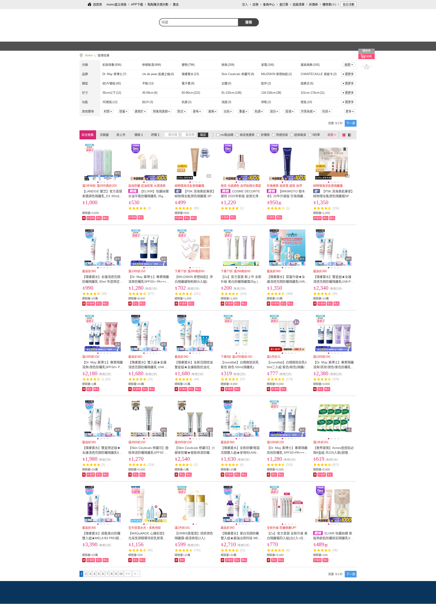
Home (89, 55)
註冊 (255, 4)
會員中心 (269, 4)
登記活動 (348, 4)
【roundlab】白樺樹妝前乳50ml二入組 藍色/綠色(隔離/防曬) (287, 367)
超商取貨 (300, 134)
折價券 (313, 4)
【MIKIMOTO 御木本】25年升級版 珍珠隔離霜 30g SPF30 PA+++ (286, 196)
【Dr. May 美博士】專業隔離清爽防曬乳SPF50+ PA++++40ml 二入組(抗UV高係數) (148, 281)
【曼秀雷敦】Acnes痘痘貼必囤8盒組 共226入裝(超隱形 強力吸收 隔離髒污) (333, 452)
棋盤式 (344, 135)
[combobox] (198, 22)
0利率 (316, 134)
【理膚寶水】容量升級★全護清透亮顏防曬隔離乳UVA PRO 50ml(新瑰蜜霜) (287, 281)
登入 (245, 4)
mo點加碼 (226, 134)
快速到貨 (282, 134)
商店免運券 (247, 134)
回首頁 (97, 4)
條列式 (350, 135)
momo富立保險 (116, 4)
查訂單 (283, 4)
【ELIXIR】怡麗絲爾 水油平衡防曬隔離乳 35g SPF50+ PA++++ (148, 196)
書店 (176, 4)
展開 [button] (347, 64)
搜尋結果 (103, 55)
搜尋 (248, 22)
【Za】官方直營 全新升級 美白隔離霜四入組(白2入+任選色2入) (287, 538)
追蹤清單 (299, 4)
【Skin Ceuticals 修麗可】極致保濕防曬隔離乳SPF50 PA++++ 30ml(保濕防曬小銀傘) (148, 452)
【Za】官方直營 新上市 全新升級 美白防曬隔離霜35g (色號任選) (241, 281)
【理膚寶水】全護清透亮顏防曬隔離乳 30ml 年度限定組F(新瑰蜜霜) (102, 281)
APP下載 (137, 4)
